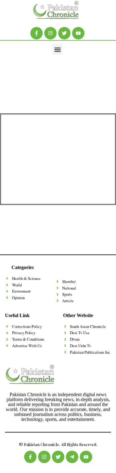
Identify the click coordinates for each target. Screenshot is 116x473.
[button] (57, 49)
